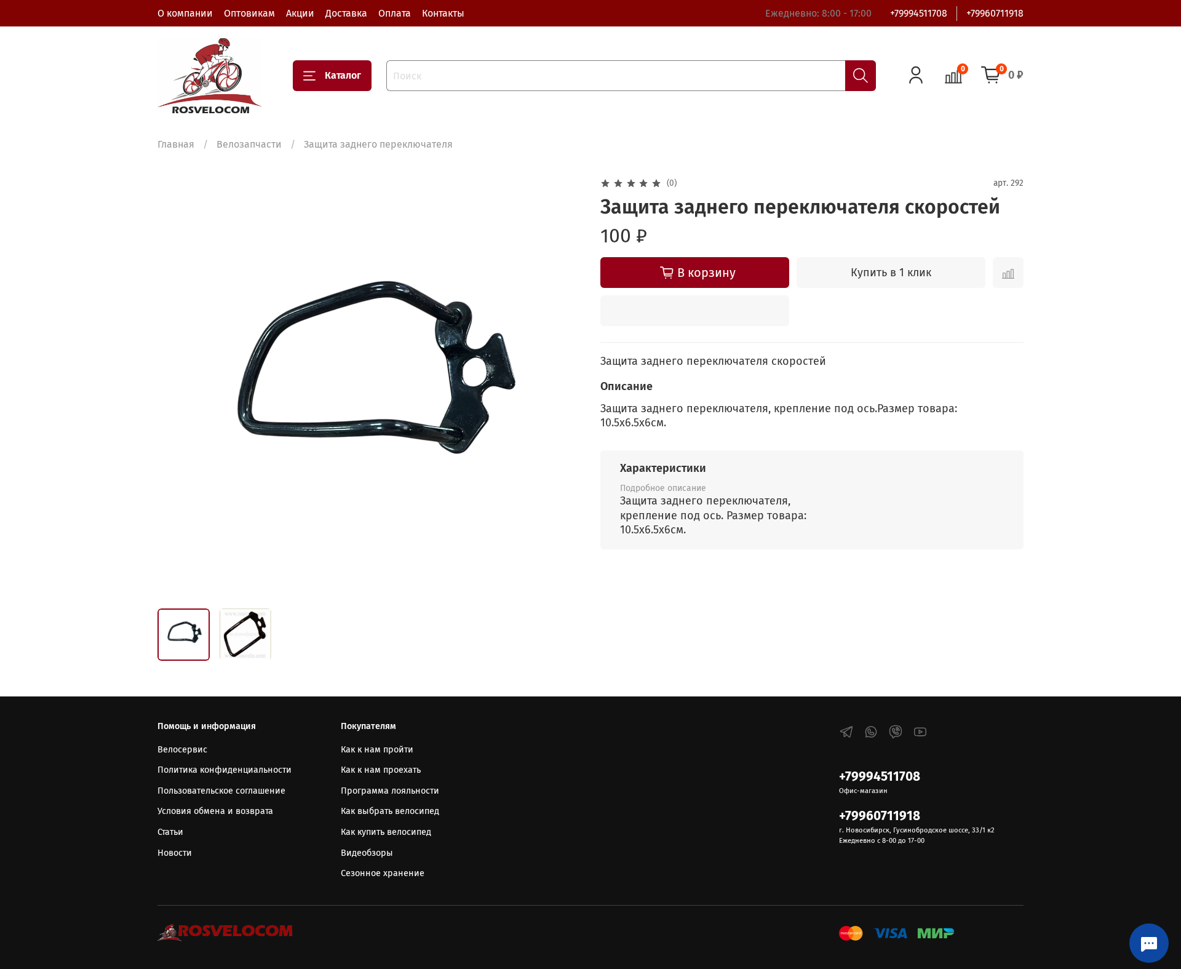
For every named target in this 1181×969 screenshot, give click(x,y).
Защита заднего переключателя (378, 144)
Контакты (443, 13)
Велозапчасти (249, 144)
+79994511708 (918, 13)
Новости (174, 853)
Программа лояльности (390, 791)
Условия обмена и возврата (215, 811)
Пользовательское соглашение (221, 791)
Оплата (394, 13)
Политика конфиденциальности (224, 770)
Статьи (170, 832)
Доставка (346, 13)
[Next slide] (561, 387)
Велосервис (182, 749)
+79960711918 (995, 13)
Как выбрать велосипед (390, 811)
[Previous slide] (177, 387)
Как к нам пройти (377, 749)
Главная (175, 144)
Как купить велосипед (386, 832)
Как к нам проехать (381, 770)
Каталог (343, 75)
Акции (300, 13)
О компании (185, 13)
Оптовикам (249, 13)
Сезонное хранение (382, 873)
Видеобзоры (367, 853)
